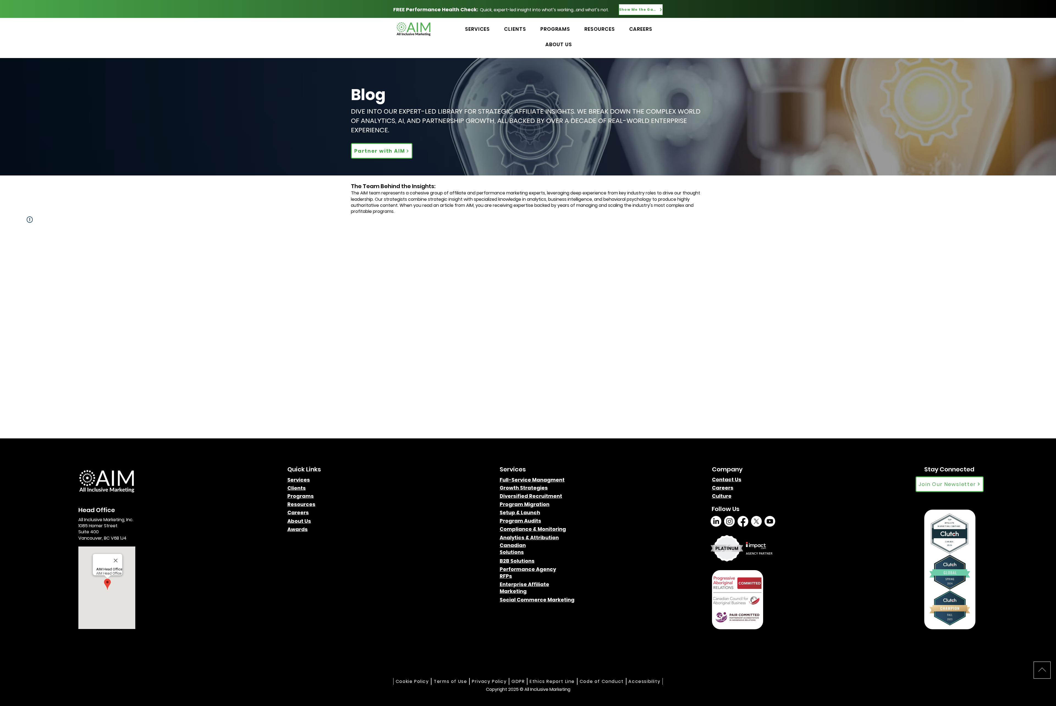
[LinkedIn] (716, 521)
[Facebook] (743, 521)
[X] (756, 521)
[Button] (675, 23)
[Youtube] (770, 521)
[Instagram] (729, 521)
